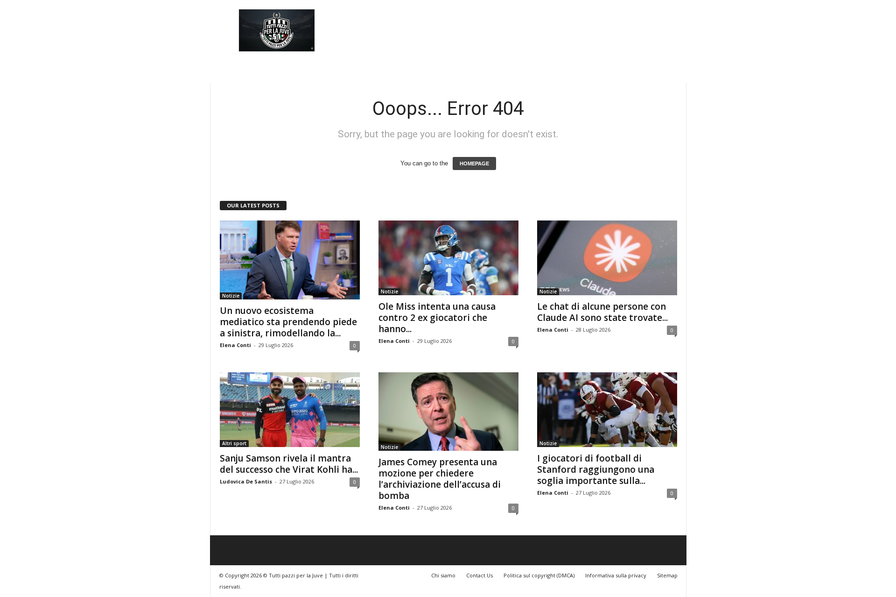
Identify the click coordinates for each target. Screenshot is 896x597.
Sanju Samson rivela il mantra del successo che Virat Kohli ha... (289, 464)
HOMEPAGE (474, 163)
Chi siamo (443, 575)
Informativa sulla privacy (615, 575)
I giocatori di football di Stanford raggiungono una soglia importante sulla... (595, 469)
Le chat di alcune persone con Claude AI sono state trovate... (602, 312)
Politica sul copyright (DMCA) (539, 575)
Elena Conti (235, 344)
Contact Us (479, 575)
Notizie (230, 295)
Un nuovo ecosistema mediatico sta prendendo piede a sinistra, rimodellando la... (288, 322)
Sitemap (667, 575)
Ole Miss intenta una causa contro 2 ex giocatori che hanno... (437, 317)
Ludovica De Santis (246, 481)
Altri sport (234, 443)
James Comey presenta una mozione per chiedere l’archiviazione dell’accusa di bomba (439, 479)
